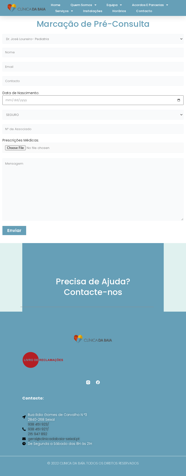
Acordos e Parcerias (148, 5)
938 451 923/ (38, 424)
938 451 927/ (38, 429)
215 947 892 (37, 434)
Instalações (92, 11)
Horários (119, 11)
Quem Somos (81, 5)
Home (55, 5)
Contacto (144, 11)
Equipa (112, 5)
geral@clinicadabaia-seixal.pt (54, 438)
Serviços (62, 11)
